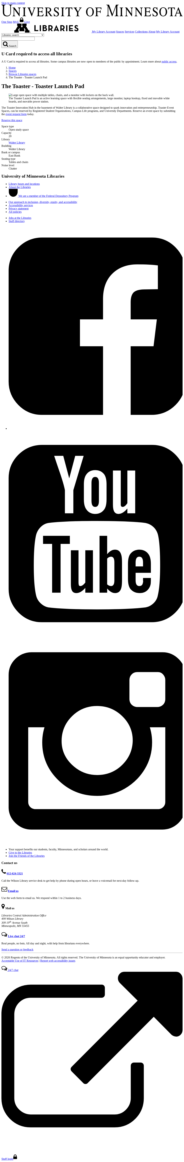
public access (169, 61)
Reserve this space (11, 120)
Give (27, 21)
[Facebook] (96, 428)
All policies (15, 211)
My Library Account (103, 31)
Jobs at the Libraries (20, 217)
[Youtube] (96, 635)
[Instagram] (96, 843)
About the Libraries (20, 187)
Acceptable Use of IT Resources (19, 960)
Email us (13, 890)
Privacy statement (19, 208)
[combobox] (18, 39)
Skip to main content (13, 3)
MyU (16, 21)
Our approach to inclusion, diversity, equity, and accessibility (43, 202)
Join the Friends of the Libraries (27, 855)
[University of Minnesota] (92, 15)
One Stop (6, 21)
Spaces (120, 31)
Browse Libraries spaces (22, 74)
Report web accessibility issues (57, 960)
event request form (16, 114)
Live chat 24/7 (16, 936)
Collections (141, 31)
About (151, 31)
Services (129, 31)
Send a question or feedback (17, 949)
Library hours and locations (24, 183)
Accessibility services (21, 205)
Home (12, 67)
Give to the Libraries (20, 852)
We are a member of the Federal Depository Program (48, 195)
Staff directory (17, 221)
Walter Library (17, 142)
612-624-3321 (15, 873)
